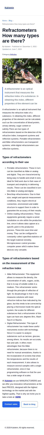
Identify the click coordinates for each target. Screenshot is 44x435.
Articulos (13, 54)
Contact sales (11, 404)
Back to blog (29, 404)
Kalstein (9, 7)
